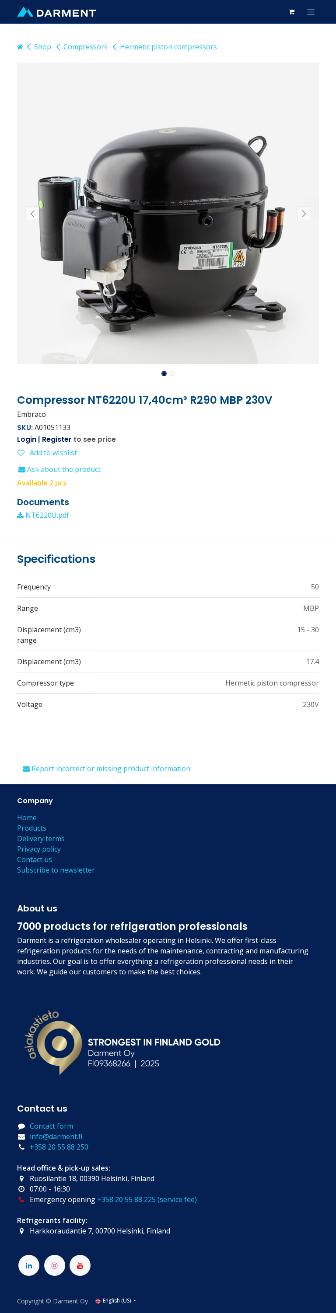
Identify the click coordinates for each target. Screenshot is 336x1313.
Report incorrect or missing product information (110, 768)
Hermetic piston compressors (168, 47)
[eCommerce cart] (291, 12)
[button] (32, 213)
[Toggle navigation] (311, 11)
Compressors (85, 47)
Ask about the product (63, 469)
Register (57, 439)
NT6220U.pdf (46, 515)
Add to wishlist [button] (52, 452)
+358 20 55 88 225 (126, 1199)
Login (26, 439)
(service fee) (177, 1199)
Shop (42, 47)
